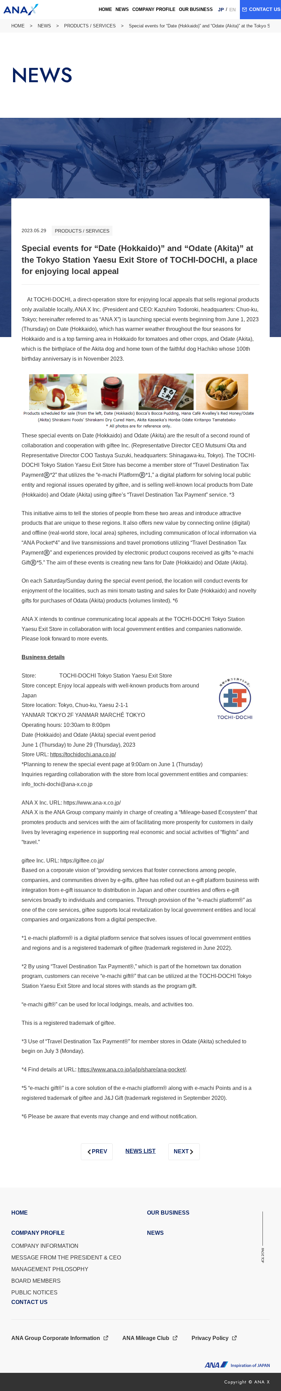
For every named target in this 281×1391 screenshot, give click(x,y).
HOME (18, 25)
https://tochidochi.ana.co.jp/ (83, 754)
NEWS (44, 25)
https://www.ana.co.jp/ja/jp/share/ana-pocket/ (132, 1069)
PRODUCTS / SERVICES (90, 25)
